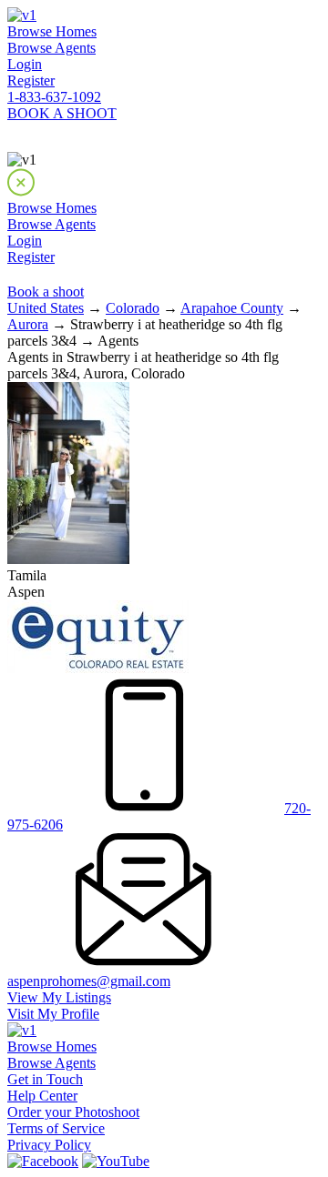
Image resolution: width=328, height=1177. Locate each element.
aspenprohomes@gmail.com (88, 981)
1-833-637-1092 (54, 97)
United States (45, 308)
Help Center (42, 1095)
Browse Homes (52, 31)
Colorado (132, 308)
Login (24, 64)
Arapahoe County (231, 308)
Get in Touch (45, 1079)
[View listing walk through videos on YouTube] (115, 1161)
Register (31, 80)
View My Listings (59, 997)
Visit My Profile (53, 1013)
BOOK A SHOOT (62, 113)
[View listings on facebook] (42, 1161)
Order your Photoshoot (73, 1112)
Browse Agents (51, 47)
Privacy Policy (49, 1144)
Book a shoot (45, 291)
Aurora (27, 324)
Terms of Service (56, 1128)
